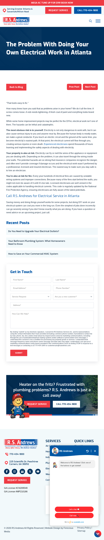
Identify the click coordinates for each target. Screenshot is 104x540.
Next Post (90, 86)
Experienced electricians (56, 144)
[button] (90, 21)
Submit (18, 353)
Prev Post (74, 86)
